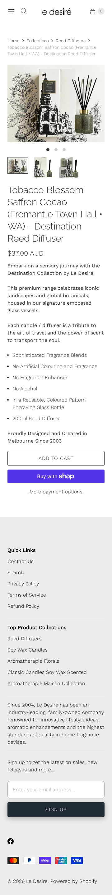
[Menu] (11, 11)
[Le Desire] (56, 11)
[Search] (23, 11)
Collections (37, 40)
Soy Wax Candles (27, 650)
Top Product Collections (36, 627)
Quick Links (21, 550)
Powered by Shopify (73, 881)
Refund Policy (23, 606)
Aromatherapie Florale (33, 661)
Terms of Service (26, 595)
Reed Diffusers (71, 40)
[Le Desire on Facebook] (14, 841)
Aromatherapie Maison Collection (46, 683)
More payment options (56, 492)
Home (13, 40)
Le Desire (37, 881)
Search (15, 572)
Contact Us (20, 561)
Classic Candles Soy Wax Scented (47, 672)
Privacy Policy (23, 584)
